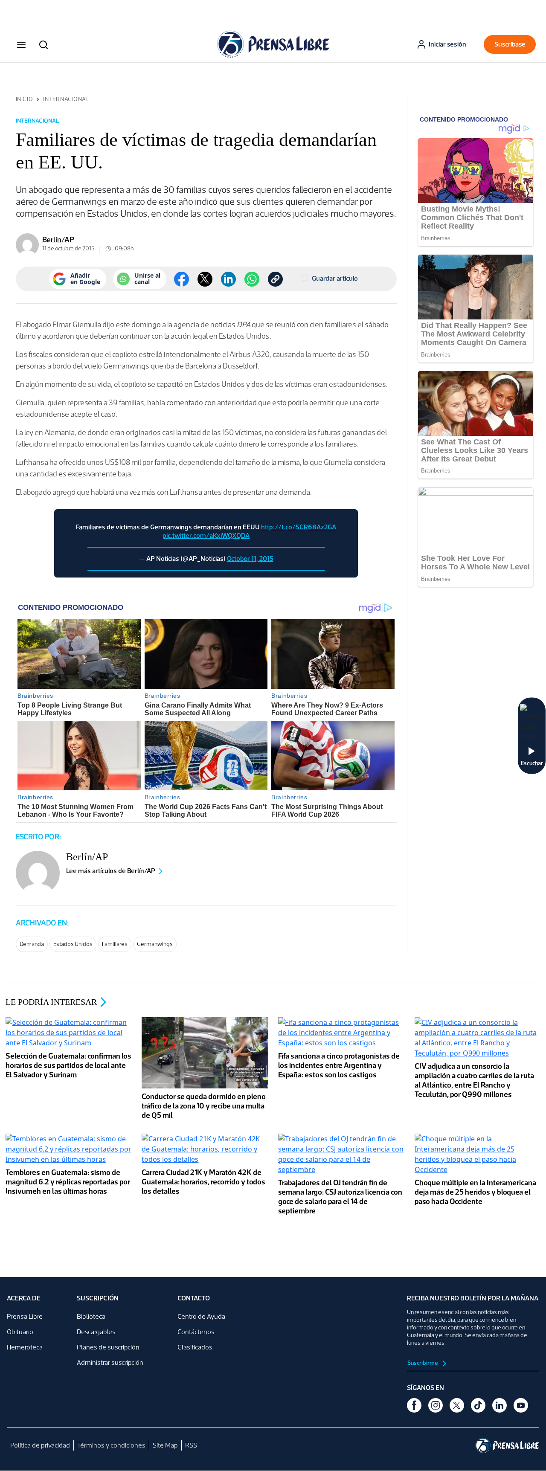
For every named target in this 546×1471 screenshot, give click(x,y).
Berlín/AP (58, 239)
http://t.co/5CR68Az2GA (298, 527)
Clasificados (194, 1347)
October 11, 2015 (250, 558)
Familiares (115, 944)
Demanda (32, 944)
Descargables (96, 1332)
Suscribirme (423, 1363)
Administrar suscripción (110, 1362)
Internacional (66, 99)
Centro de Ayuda (201, 1316)
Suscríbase (510, 44)
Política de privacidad (40, 1445)
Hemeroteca (25, 1347)
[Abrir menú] (21, 44)
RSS (191, 1445)
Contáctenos (196, 1332)
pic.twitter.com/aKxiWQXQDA (206, 535)
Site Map (165, 1445)
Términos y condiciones (111, 1445)
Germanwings (155, 944)
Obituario (20, 1332)
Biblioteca (91, 1316)
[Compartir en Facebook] (181, 279)
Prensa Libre (25, 1316)
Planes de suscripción (108, 1347)
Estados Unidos (73, 944)
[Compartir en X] (205, 279)
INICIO (24, 99)
